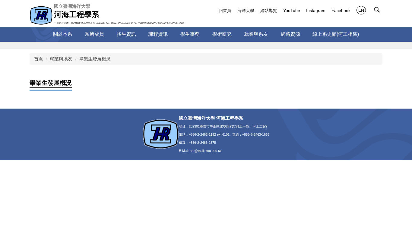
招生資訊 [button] (126, 34)
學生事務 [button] (190, 34)
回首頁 (225, 10)
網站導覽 (268, 10)
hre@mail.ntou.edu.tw (205, 150)
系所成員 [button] (94, 34)
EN (361, 10)
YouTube (291, 10)
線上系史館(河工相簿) (335, 34)
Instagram (315, 10)
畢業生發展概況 (95, 58)
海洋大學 (245, 10)
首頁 (38, 58)
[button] (378, 11)
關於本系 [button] (62, 34)
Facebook (340, 10)
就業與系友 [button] (256, 34)
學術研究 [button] (222, 34)
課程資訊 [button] (158, 34)
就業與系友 (61, 58)
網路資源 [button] (290, 34)
